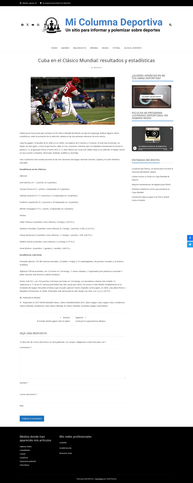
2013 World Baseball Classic (47, 302)
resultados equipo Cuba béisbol (94, 306)
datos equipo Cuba (94, 302)
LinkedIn (63, 442)
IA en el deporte (133, 48)
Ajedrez (65, 48)
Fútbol (116, 48)
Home (54, 48)
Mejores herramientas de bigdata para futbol (151, 184)
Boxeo (105, 48)
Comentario (26, 347)
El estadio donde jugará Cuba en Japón (53, 319)
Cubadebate (25, 450)
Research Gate (65, 453)
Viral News (99, 479)
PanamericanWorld (28, 461)
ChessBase (24, 465)
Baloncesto (79, 48)
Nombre (24, 383)
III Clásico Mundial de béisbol (67, 133)
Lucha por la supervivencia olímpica (90, 319)
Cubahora (24, 457)
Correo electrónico (28, 394)
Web (22, 405)
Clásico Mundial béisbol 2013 (72, 302)
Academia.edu (65, 448)
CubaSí (22, 454)
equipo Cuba (108, 302)
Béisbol (94, 48)
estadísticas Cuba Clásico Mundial (48, 306)
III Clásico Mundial (72, 306)
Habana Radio (26, 446)
